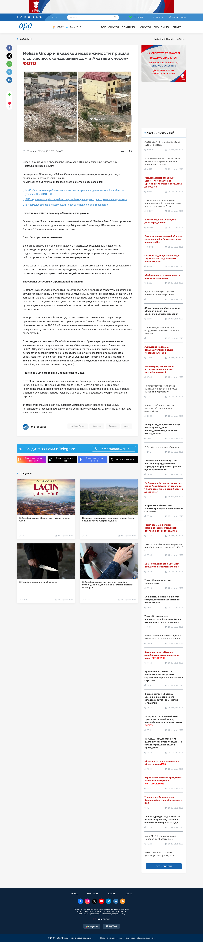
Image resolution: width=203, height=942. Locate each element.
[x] (94, 901)
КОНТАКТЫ (93, 893)
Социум (181, 39)
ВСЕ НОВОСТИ (110, 27)
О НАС (74, 893)
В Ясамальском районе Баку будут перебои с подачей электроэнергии (66, 204)
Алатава (96, 426)
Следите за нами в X (124, 459)
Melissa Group (77, 426)
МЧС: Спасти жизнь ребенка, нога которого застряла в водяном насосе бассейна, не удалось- (74, 192)
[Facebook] (17, 17)
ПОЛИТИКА (129, 27)
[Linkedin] (37, 17)
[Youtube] (29, 17)
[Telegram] (33, 17)
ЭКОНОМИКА (162, 27)
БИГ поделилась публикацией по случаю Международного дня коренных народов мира (76, 199)
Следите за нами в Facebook (94, 459)
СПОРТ (177, 27)
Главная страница (164, 39)
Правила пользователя (111, 938)
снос (126, 426)
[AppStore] (111, 926)
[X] (25, 17)
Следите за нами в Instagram (33, 459)
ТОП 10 (128, 893)
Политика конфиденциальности (140, 938)
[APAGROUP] (101, 919)
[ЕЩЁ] (183, 27)
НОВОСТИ (145, 27)
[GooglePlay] (91, 926)
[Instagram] (21, 17)
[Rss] (41, 17)
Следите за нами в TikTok (64, 459)
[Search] (115, 17)
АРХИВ (112, 893)
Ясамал (113, 426)
